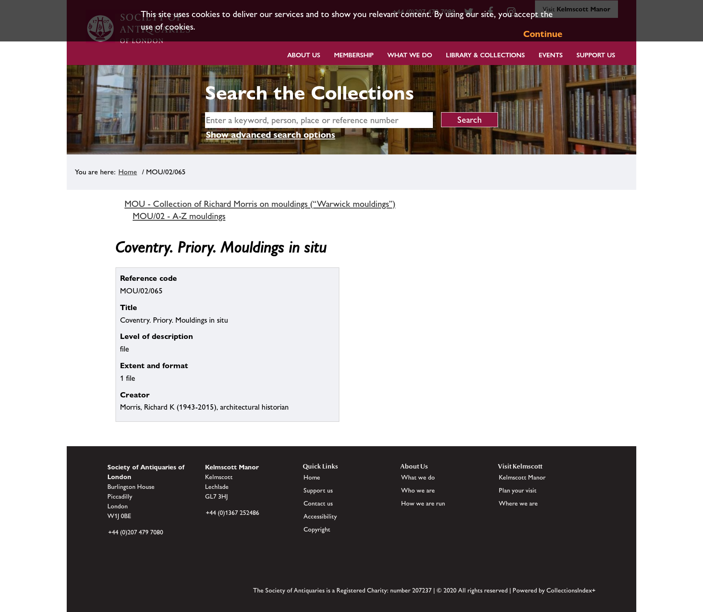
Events (551, 55)
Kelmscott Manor (522, 477)
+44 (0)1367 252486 (232, 513)
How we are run (423, 503)
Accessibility (320, 516)
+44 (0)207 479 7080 (135, 532)
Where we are (518, 503)
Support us (318, 490)
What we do (409, 55)
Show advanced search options (270, 135)
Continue (542, 34)
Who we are (418, 490)
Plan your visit (518, 490)
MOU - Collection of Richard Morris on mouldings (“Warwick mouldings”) (259, 204)
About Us (303, 55)
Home (127, 172)
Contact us (318, 503)
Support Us (595, 55)
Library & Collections (485, 55)
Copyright (316, 529)
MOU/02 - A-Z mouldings (179, 216)
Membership (353, 55)
